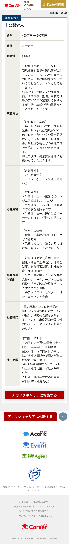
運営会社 (51, 506)
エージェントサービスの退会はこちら (35, 515)
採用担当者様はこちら (30, 5)
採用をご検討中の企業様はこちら (34, 510)
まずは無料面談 (53, 4)
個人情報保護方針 (41, 501)
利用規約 (23, 501)
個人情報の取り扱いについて (28, 506)
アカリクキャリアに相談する (34, 395)
